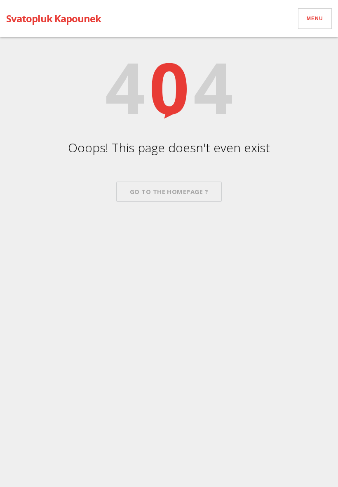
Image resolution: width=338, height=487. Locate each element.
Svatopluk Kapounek (53, 18)
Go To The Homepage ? (169, 191)
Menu (315, 18)
